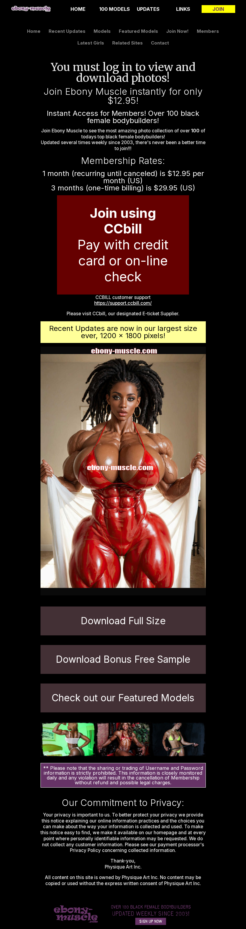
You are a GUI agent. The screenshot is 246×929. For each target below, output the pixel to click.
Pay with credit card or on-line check (123, 245)
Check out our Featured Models (123, 698)
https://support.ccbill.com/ (123, 303)
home (78, 9)
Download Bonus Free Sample (123, 659)
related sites (127, 43)
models (102, 31)
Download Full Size (123, 621)
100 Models (114, 9)
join (218, 9)
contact (160, 43)
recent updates (67, 31)
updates (148, 9)
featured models (138, 31)
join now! (177, 31)
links (183, 9)
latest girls (90, 43)
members (208, 31)
